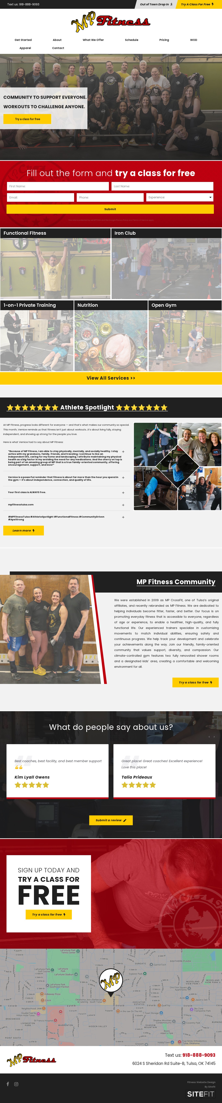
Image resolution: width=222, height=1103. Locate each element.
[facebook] (8, 1084)
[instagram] (16, 1084)
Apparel (25, 48)
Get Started (23, 40)
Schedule (131, 40)
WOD (193, 40)
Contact (58, 48)
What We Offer (93, 40)
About (57, 40)
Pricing (164, 40)
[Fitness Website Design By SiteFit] (200, 1094)
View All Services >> (111, 378)
